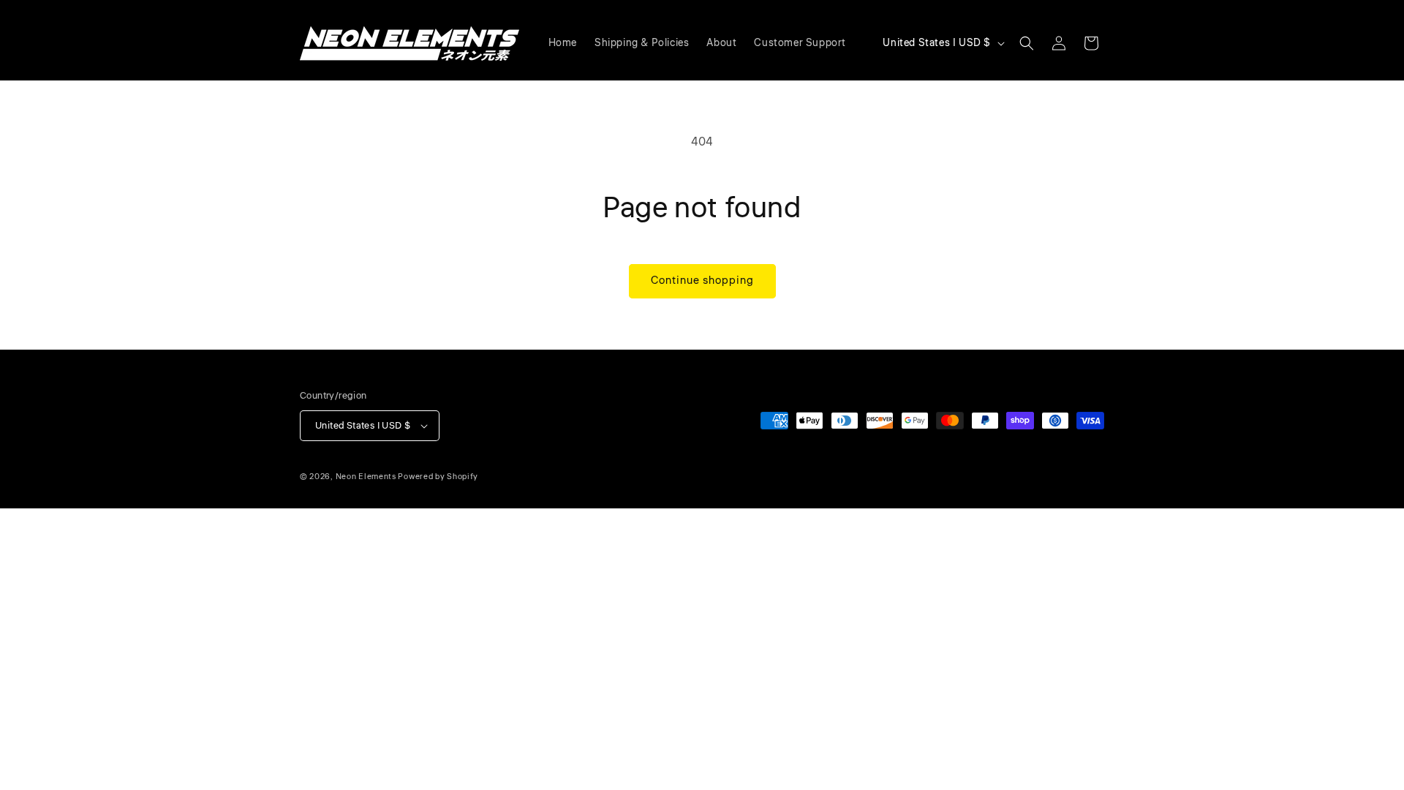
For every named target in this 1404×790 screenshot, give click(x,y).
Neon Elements (366, 476)
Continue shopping (702, 280)
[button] (1027, 43)
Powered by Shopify (438, 476)
